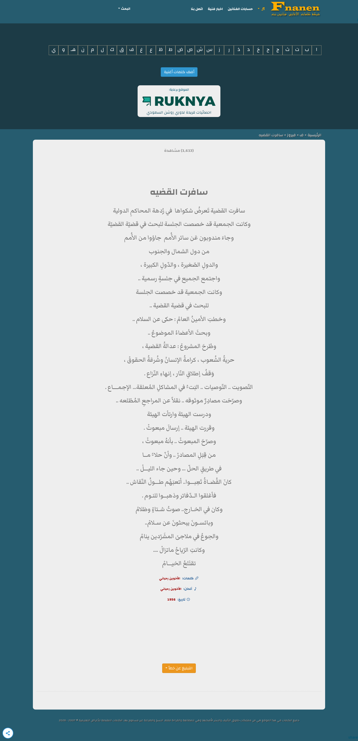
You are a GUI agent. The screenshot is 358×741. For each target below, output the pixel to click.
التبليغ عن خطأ (181, 668)
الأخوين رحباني (169, 578)
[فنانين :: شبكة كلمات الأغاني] (296, 8)
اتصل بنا (197, 9)
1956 (171, 600)
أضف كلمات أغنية (179, 72)
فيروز (291, 135)
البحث (125, 8)
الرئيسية (314, 135)
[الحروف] (261, 8)
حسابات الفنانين (240, 9)
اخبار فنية (215, 9)
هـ (73, 49)
